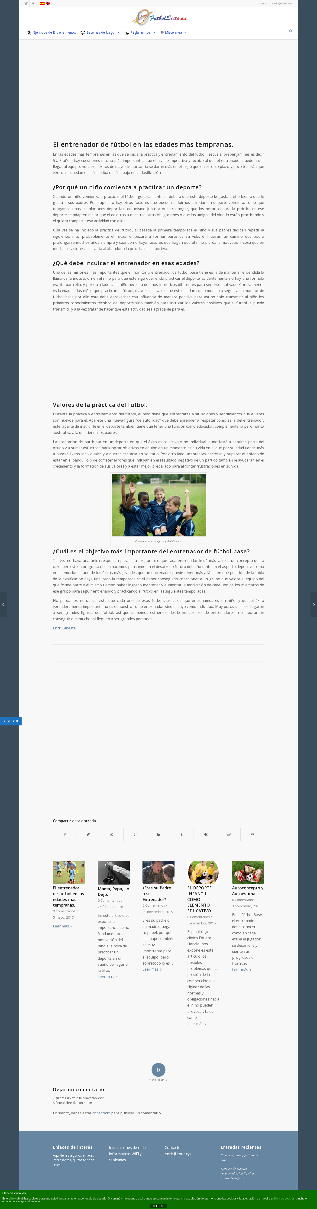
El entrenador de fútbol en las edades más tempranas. (68, 896)
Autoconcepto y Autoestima (247, 890)
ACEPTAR (158, 1206)
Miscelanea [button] (173, 32)
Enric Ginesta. (64, 628)
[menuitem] (290, 31)
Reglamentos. (140, 32)
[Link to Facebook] (33, 3)
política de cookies (282, 1198)
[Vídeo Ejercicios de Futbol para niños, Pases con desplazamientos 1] (3, 604)
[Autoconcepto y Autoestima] (248, 872)
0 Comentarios (64, 911)
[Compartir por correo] (252, 834)
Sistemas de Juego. (101, 32)
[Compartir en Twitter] (88, 834)
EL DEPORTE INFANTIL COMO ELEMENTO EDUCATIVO (199, 899)
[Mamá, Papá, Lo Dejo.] (114, 873)
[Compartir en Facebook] (65, 834)
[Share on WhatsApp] (111, 834)
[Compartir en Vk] (205, 834)
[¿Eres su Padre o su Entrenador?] (158, 872)
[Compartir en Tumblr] (182, 834)
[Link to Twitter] (26, 3)
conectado (101, 1113)
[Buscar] (290, 31)
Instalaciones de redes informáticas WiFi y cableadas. (128, 1153)
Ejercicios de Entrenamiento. (54, 32)
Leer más (61, 926)
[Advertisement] (158, 99)
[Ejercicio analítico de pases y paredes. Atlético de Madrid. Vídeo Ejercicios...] (313, 604)
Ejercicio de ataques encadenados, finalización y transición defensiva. (238, 1173)
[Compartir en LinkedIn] (158, 834)
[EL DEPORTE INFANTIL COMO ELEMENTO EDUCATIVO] (203, 872)
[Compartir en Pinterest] (135, 834)
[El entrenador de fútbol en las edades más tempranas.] (69, 872)
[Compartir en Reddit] (228, 834)
